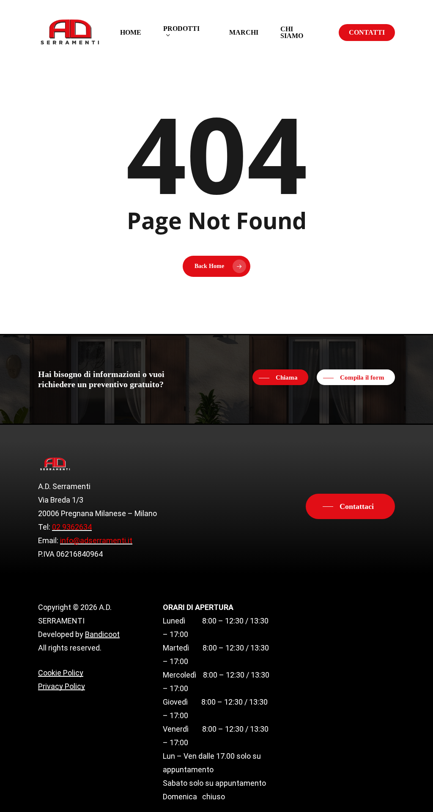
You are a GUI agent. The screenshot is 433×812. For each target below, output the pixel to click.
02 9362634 (72, 526)
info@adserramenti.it (96, 540)
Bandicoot (102, 634)
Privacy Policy (61, 686)
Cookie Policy (60, 672)
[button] (280, 377)
